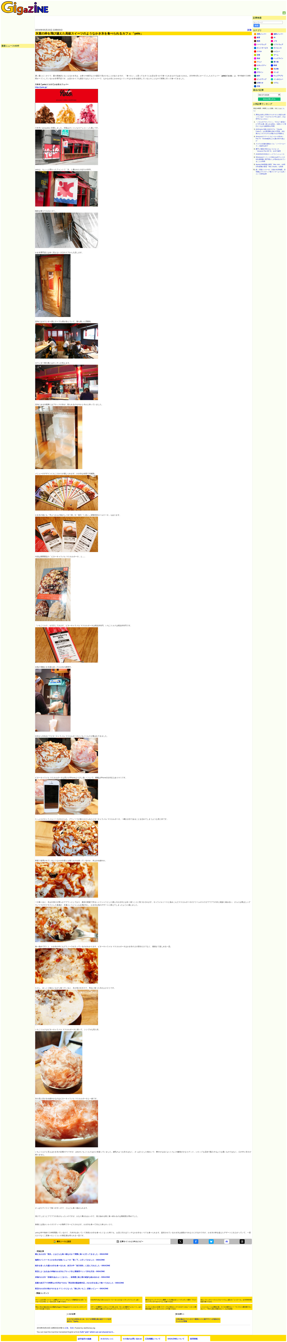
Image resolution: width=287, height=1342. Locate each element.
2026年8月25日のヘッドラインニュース (270, 154)
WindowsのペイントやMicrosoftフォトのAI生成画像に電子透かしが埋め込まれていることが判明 (270, 159)
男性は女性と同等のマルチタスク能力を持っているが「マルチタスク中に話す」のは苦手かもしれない (271, 117)
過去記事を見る (269, 99)
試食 (249, 29)
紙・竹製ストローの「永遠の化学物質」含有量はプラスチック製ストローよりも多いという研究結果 (271, 172)
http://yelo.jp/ (41, 87)
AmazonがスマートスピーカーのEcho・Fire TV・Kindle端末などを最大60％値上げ (270, 138)
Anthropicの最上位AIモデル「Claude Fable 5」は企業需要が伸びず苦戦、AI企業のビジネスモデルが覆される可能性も (270, 131)
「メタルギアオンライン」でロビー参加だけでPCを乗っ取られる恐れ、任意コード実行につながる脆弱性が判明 (271, 124)
